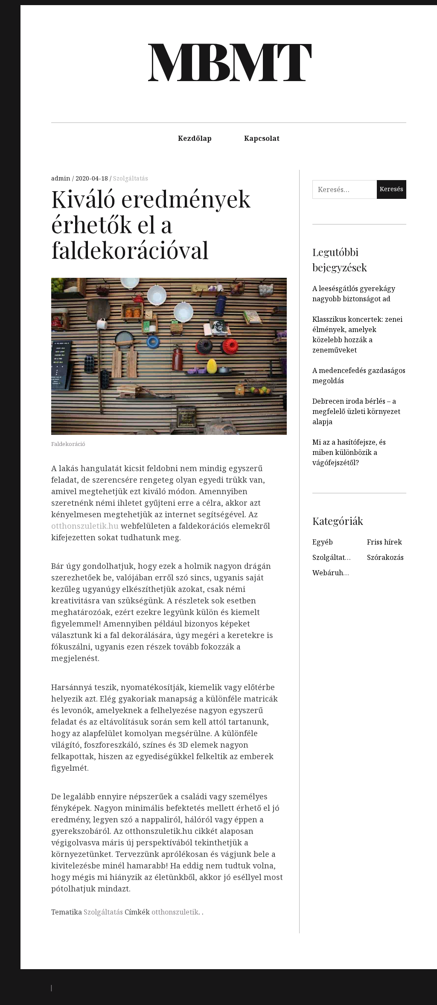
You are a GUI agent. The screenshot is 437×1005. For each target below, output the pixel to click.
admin (61, 178)
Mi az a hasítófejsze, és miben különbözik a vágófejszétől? (349, 452)
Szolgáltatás (130, 178)
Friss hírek (384, 542)
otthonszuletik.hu (85, 526)
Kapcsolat (262, 138)
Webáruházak (335, 572)
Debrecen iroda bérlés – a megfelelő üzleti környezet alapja (356, 411)
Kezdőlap (195, 138)
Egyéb (322, 542)
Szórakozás (385, 557)
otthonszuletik (174, 912)
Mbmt (228, 59)
